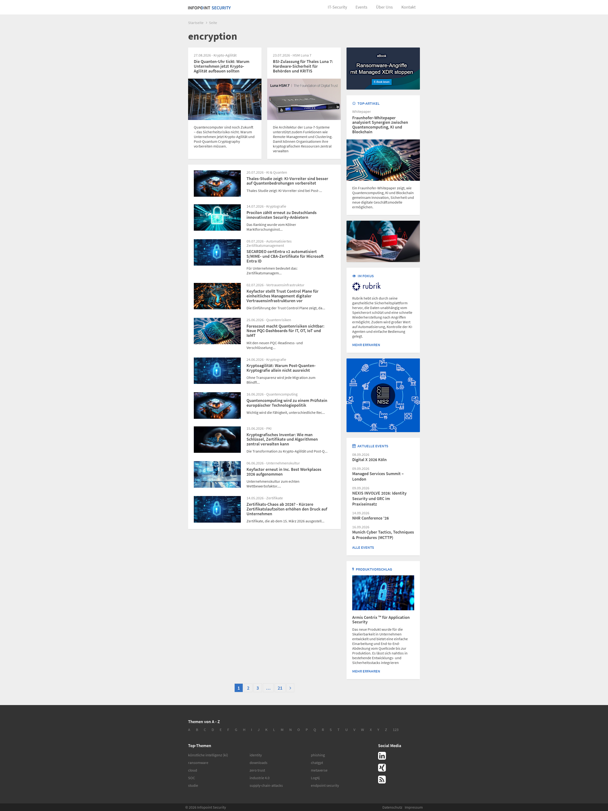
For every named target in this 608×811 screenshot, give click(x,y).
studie (193, 785)
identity (256, 755)
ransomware (198, 762)
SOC (191, 777)
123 (396, 729)
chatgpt (317, 762)
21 (280, 688)
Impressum (414, 807)
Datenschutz (392, 807)
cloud (192, 770)
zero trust (257, 770)
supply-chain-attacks (266, 785)
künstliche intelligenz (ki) (208, 755)
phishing (318, 755)
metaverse (319, 770)
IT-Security (337, 7)
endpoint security (325, 785)
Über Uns (384, 7)
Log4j (315, 777)
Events (361, 7)
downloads (258, 762)
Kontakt (408, 7)
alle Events (363, 547)
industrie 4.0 (260, 777)
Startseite (196, 22)
